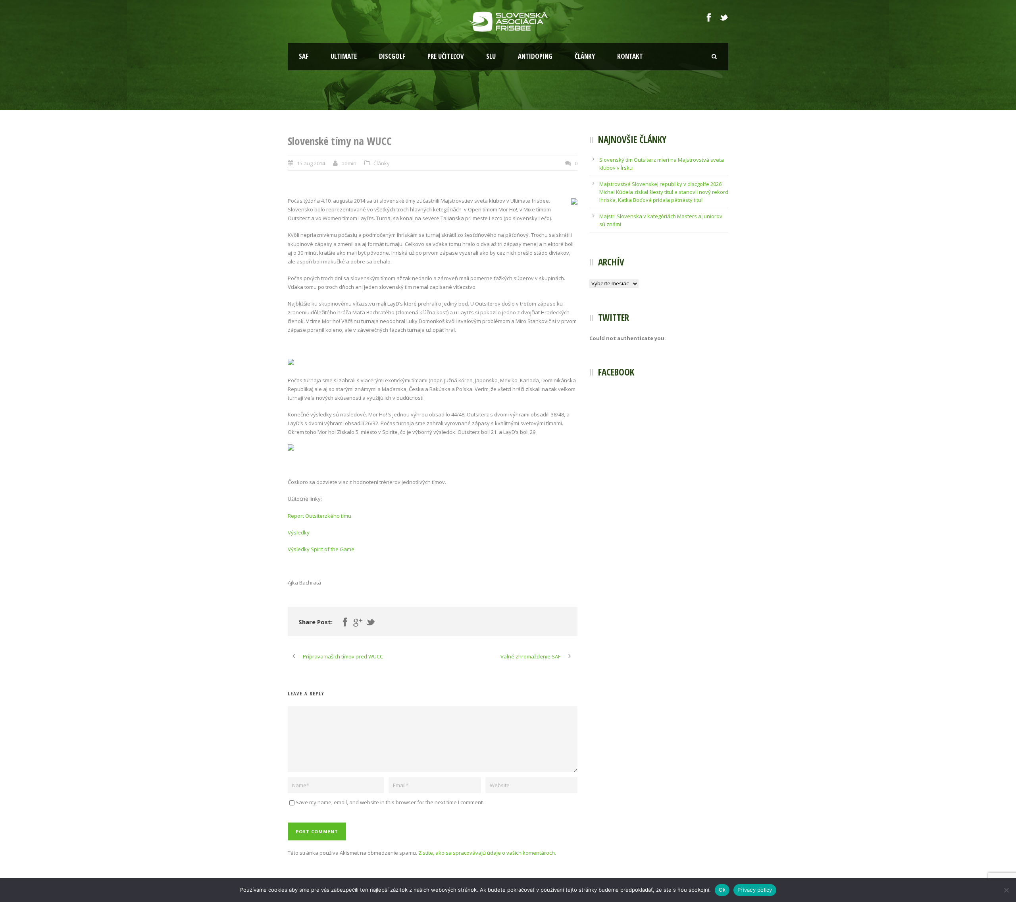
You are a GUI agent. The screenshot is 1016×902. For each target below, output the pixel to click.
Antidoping (535, 56)
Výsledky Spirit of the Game (321, 549)
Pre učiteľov (445, 56)
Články (585, 56)
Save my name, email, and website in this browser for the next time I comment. (390, 802)
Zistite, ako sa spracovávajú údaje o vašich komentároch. (487, 852)
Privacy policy (754, 890)
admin (348, 163)
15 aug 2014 (311, 163)
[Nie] (1006, 890)
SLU (491, 56)
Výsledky (299, 532)
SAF (303, 56)
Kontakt (630, 56)
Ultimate (344, 56)
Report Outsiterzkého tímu (319, 515)
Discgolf (392, 56)
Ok (722, 890)
